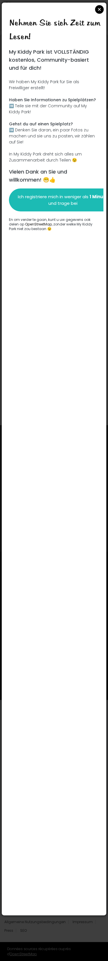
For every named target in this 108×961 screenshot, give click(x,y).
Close (99, 9)
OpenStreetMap (38, 223)
